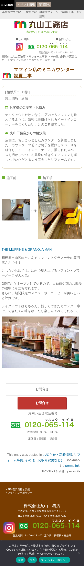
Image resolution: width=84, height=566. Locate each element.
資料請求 (44, 4)
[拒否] (79, 553)
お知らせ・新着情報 (57, 454)
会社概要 (24, 39)
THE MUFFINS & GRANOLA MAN (27, 249)
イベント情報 (26, 4)
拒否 (32, 560)
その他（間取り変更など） (44, 460)
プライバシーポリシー (20, 492)
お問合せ (42, 403)
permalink (72, 465)
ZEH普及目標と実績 (19, 489)
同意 (20, 560)
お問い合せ (65, 39)
